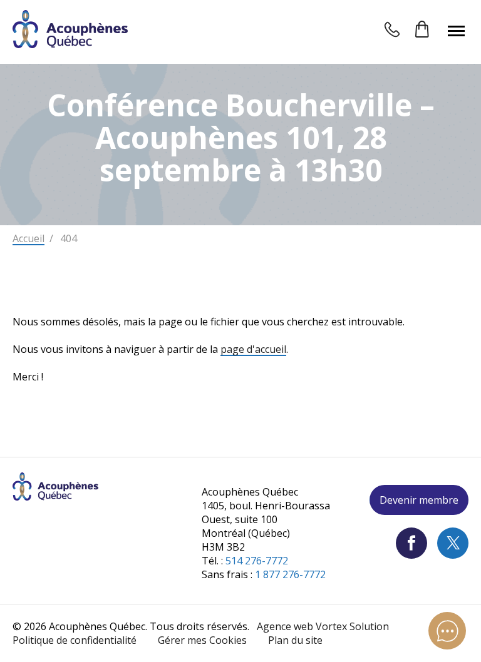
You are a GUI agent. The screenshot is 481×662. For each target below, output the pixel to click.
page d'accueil (253, 349)
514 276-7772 (256, 561)
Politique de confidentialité (75, 640)
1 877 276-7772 (290, 574)
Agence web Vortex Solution (323, 626)
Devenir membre (419, 500)
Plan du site (295, 640)
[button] (456, 30)
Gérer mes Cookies (202, 640)
